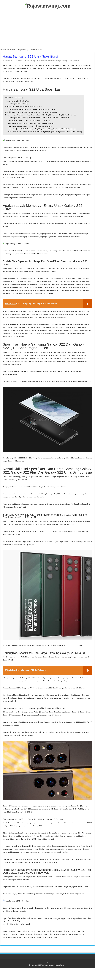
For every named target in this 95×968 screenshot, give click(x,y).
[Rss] (47, 962)
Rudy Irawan (8, 61)
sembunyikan (18, 98)
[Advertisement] (47, 27)
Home (4, 49)
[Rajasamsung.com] (47, 5)
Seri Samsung (11, 49)
